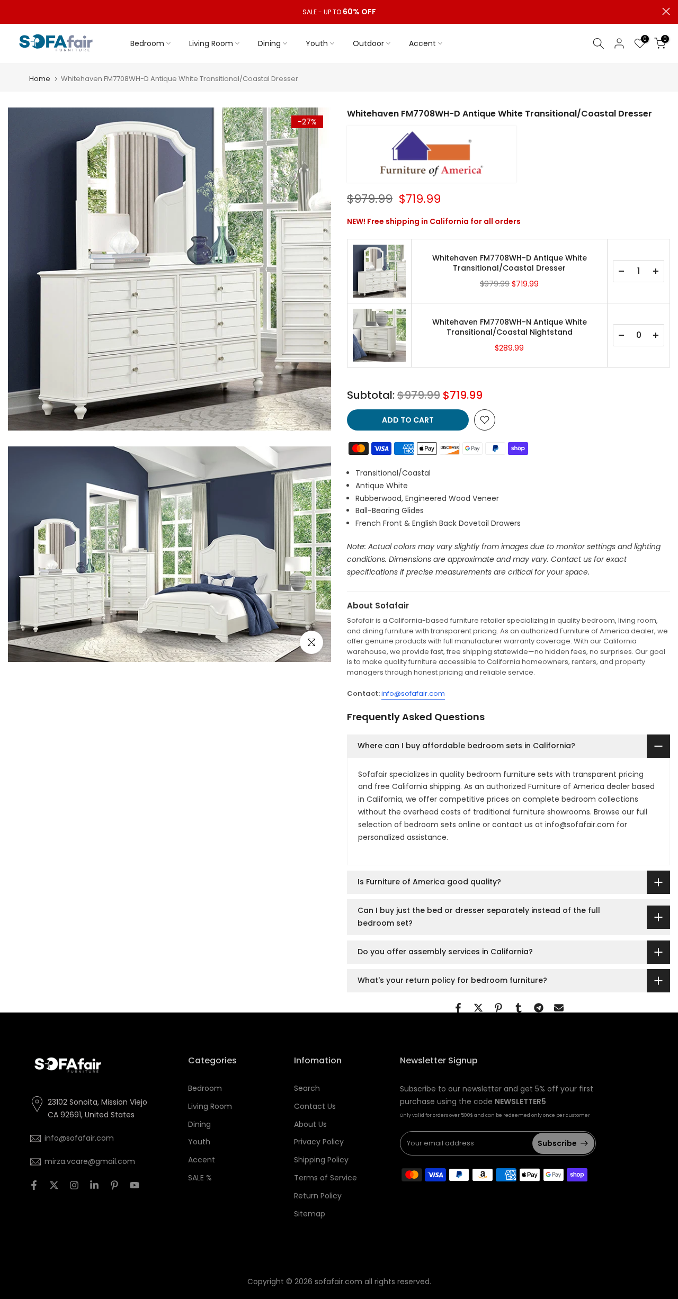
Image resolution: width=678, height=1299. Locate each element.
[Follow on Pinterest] (114, 1185)
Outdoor (368, 43)
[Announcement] (339, 12)
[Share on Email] (559, 1008)
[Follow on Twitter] (54, 1185)
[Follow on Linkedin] (94, 1185)
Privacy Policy (319, 1141)
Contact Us (315, 1106)
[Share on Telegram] (538, 1008)
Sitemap (309, 1213)
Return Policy (318, 1195)
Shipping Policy (321, 1159)
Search (307, 1088)
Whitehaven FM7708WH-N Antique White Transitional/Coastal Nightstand (509, 327)
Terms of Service (325, 1177)
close (12, 11)
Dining (269, 43)
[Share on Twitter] (478, 1008)
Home (39, 78)
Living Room (211, 43)
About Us (310, 1124)
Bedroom (147, 43)
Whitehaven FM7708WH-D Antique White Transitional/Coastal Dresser (509, 263)
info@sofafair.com (413, 693)
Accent (422, 43)
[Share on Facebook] (458, 1008)
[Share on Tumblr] (518, 1008)
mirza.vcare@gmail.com (89, 1161)
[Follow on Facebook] (34, 1185)
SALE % (200, 1177)
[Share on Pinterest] (498, 1008)
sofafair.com (338, 1281)
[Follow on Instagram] (74, 1185)
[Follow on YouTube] (134, 1185)
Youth (317, 43)
